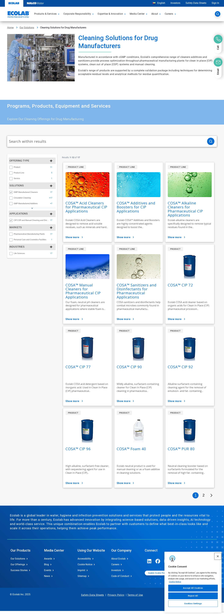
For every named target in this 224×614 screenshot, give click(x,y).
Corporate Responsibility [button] (77, 13)
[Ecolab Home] (18, 15)
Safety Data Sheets (196, 3)
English (161, 3)
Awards (48, 558)
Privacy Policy (116, 595)
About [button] (154, 13)
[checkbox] (10, 167)
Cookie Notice (175, 582)
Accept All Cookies (193, 588)
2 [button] (203, 495)
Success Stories (19, 570)
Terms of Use (135, 595)
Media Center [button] (137, 13)
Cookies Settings (193, 603)
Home (10, 27)
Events (47, 570)
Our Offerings (18, 564)
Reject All (193, 596)
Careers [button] (169, 13)
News (47, 576)
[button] (59, 14)
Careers (115, 564)
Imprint (81, 570)
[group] (32, 167)
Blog (46, 564)
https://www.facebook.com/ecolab (158, 561)
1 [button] (196, 495)
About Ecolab (118, 558)
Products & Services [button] (45, 13)
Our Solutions (27, 27)
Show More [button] (72, 237)
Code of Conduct (120, 576)
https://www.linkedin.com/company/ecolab (149, 561)
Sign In (215, 3)
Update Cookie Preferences (160, 573)
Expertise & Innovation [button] (110, 13)
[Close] (217, 556)
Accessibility (84, 558)
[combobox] (106, 141)
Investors (175, 3)
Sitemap (82, 576)
